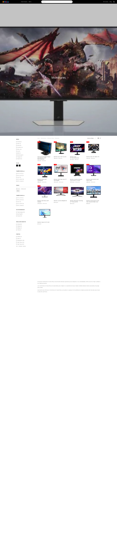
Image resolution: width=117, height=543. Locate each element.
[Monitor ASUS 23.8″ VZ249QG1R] (44, 170)
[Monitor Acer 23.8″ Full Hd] (61, 148)
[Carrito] (114, 2)
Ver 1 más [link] (18, 246)
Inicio (38, 138)
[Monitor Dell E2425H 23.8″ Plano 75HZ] (93, 170)
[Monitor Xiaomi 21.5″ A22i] (44, 213)
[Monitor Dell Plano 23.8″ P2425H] (44, 192)
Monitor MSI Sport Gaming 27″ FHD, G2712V (76, 201)
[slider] (16, 187)
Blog (111, 1)
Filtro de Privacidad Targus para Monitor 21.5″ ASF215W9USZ (43, 158)
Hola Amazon (24, 1)
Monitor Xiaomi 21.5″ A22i (43, 222)
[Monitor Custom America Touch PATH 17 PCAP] (77, 170)
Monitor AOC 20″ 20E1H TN (92, 156)
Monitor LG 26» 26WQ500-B (60, 200)
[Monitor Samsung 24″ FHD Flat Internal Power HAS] (93, 192)
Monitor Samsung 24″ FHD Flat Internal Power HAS (92, 201)
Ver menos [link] (23, 246)
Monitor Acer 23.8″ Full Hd (60, 156)
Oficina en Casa (50, 138)
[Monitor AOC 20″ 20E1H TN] (93, 148)
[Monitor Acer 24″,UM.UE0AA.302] (77, 148)
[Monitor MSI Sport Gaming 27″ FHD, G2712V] (77, 192)
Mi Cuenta (105, 1)
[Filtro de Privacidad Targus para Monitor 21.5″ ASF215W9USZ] (44, 148)
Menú (30, 1)
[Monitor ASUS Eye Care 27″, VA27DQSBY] (61, 170)
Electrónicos (43, 138)
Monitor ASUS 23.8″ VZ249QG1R (42, 180)
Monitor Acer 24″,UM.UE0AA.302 (74, 157)
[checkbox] (26, 141)
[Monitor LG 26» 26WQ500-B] (61, 192)
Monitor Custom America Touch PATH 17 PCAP (76, 180)
